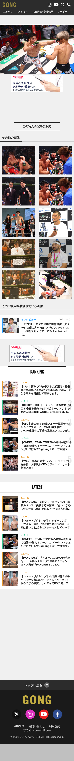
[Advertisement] (37, 634)
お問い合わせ (36, 726)
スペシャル (22, 11)
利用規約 (54, 726)
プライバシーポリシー (37, 730)
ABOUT (19, 726)
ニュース (7, 11)
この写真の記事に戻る (37, 126)
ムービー (62, 11)
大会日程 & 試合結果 (43, 11)
